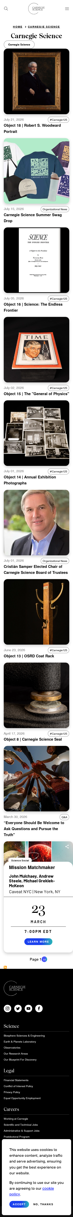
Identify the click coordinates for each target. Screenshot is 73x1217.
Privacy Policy (12, 1092)
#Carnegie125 (58, 119)
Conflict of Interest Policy (18, 1086)
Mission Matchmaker (32, 867)
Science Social (20, 860)
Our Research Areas (16, 1053)
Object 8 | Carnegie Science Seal (33, 739)
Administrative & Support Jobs (21, 1130)
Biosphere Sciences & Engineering (24, 1035)
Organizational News (55, 209)
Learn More (38, 941)
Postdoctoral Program (17, 1136)
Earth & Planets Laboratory (20, 1041)
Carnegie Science (44, 26)
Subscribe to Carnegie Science (5, 967)
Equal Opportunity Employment (22, 1098)
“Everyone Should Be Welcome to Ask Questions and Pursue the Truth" (34, 828)
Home (17, 26)
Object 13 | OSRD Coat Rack (29, 655)
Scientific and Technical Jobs (21, 1124)
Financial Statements (16, 1080)
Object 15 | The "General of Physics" (36, 393)
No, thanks (43, 1204)
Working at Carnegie (16, 1118)
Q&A (64, 817)
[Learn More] (38, 897)
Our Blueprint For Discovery (20, 1059)
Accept (19, 1204)
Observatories (12, 1047)
